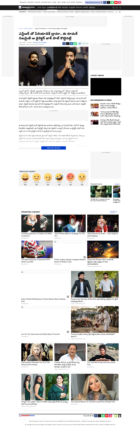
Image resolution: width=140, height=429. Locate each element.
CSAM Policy (62, 421)
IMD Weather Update (34, 11)
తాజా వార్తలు (42, 7)
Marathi (73, 2)
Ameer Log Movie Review (98, 11)
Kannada (37, 2)
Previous (116, 12)
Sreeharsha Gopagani (40, 42)
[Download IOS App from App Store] (119, 415)
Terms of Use (44, 421)
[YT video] (116, 2)
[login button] (114, 7)
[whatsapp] (112, 2)
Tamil (59, 2)
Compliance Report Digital (96, 421)
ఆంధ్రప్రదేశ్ (72, 7)
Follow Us (85, 43)
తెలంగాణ (79, 7)
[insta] (119, 2)
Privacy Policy (53, 421)
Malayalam (23, 2)
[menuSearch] (120, 7)
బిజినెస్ (85, 7)
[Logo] (27, 7)
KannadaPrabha (46, 2)
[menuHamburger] (117, 8)
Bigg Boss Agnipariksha (82, 11)
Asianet (27, 415)
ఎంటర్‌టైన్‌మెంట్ (52, 7)
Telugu (54, 2)
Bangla (63, 2)
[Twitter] (108, 2)
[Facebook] (104, 2)
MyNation (79, 2)
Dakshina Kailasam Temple (65, 11)
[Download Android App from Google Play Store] (116, 415)
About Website (33, 421)
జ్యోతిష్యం (92, 7)
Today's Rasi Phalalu (49, 11)
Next (119, 12)
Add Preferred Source (93, 2)
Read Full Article (53, 148)
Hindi (68, 2)
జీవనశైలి (65, 7)
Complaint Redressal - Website (77, 421)
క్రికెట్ (59, 7)
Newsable (30, 2)
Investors (108, 421)
